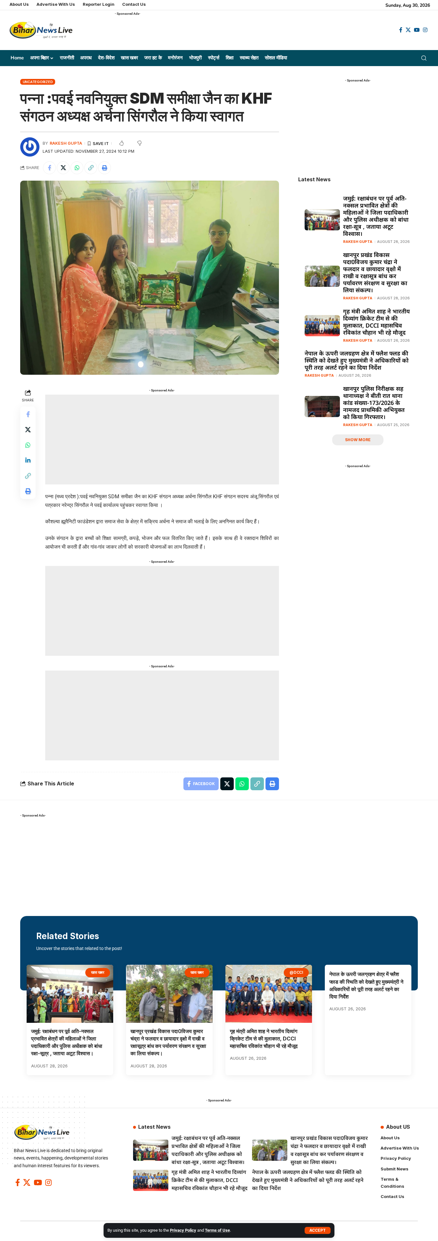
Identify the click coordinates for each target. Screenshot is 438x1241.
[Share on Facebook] (49, 167)
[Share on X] (63, 167)
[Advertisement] (231, 32)
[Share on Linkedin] (28, 460)
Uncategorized (38, 82)
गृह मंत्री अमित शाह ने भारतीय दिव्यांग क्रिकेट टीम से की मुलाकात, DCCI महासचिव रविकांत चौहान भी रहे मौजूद (376, 321)
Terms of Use (217, 1230)
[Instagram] (425, 30)
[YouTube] (416, 30)
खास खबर (98, 972)
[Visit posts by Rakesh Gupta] (29, 147)
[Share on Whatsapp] (77, 167)
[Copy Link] (90, 167)
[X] (408, 30)
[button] (318, 1230)
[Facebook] (401, 30)
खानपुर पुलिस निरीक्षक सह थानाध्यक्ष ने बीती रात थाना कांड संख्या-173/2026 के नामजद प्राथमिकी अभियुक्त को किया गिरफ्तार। (374, 403)
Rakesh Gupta (66, 143)
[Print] (104, 167)
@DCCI (296, 972)
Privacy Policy (183, 1230)
